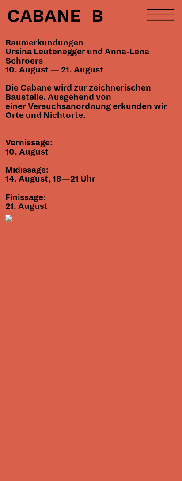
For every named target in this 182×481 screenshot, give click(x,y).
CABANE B (55, 16)
